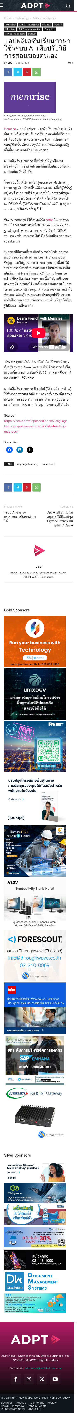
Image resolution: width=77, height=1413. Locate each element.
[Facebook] (8, 72)
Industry (58, 24)
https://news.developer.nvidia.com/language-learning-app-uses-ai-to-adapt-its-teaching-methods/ (36, 426)
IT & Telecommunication (29, 29)
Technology (22, 18)
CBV (10, 62)
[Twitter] (18, 72)
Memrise (10, 129)
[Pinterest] (27, 72)
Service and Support (15, 33)
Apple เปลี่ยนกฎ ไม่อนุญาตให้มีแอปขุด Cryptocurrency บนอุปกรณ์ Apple (60, 519)
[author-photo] (38, 561)
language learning (27, 463)
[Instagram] (29, 1379)
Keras (49, 220)
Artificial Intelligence (44, 18)
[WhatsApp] (36, 72)
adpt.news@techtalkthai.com (43, 1368)
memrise (48, 463)
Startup (32, 33)
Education (10, 29)
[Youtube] (55, 1379)
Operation (49, 29)
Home (7, 18)
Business (46, 24)
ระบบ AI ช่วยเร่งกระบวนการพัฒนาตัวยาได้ (20, 517)
